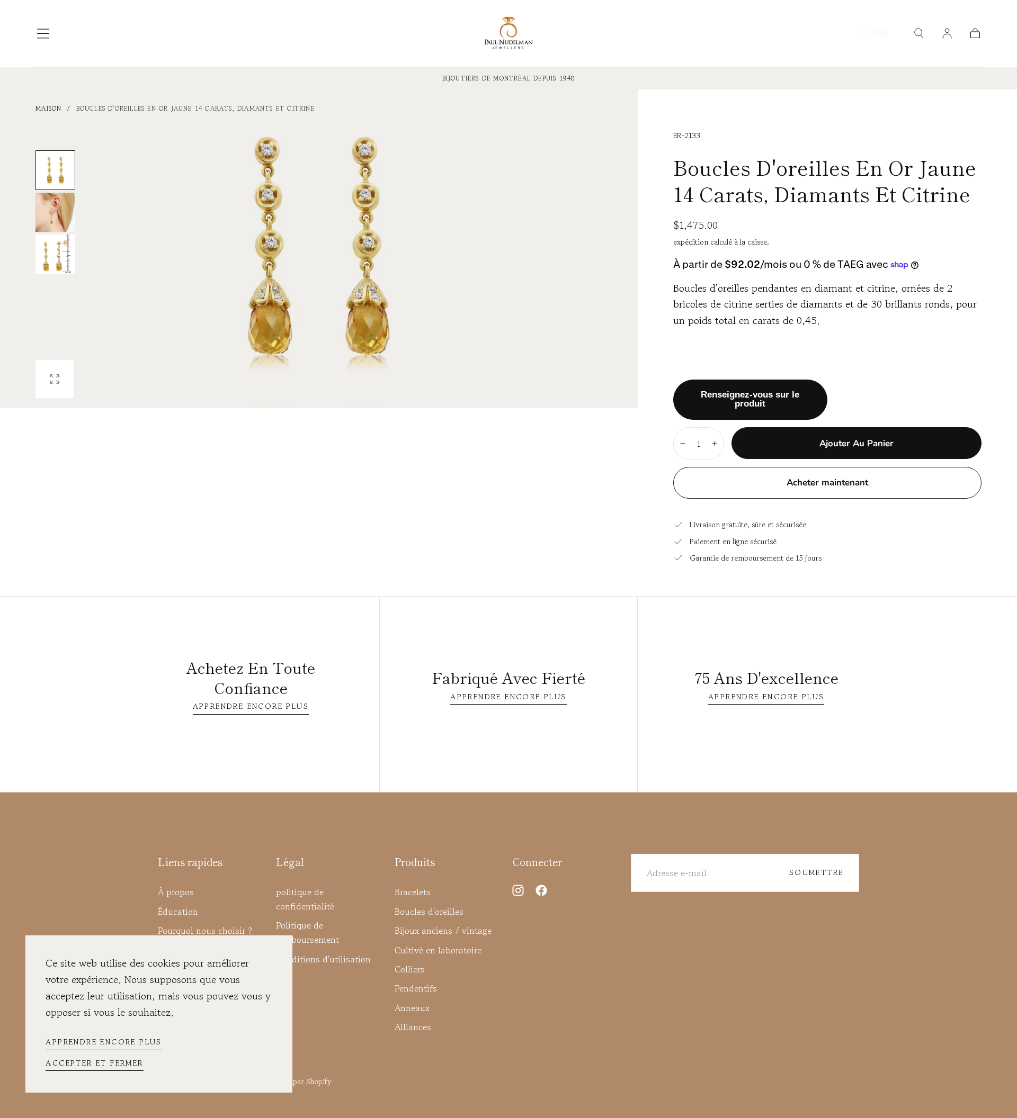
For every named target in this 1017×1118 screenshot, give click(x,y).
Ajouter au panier (856, 443)
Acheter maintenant (827, 482)
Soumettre (816, 872)
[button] (43, 33)
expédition (691, 241)
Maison (48, 108)
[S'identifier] (947, 33)
